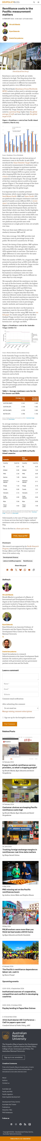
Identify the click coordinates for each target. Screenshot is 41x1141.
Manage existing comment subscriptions (17, 711)
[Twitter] (3, 637)
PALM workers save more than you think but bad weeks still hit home (18, 930)
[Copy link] (34, 570)
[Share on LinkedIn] (7, 570)
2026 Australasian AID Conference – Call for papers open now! (19, 1021)
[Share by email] (29, 570)
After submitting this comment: (13, 704)
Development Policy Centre (11, 1102)
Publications (6, 1107)
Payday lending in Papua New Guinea (18, 1008)
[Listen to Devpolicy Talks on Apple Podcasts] (30, 1124)
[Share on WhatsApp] (25, 570)
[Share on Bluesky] (20, 570)
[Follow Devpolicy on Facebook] (20, 1124)
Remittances (27, 561)
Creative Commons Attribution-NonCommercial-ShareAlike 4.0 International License (18, 1069)
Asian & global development (11, 1097)
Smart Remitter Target (21, 163)
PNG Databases (7, 1112)
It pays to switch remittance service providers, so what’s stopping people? (19, 766)
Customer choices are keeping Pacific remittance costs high (19, 808)
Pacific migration (7, 1094)
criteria (5, 177)
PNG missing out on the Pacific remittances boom (16, 890)
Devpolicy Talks (7, 1110)
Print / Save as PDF (20, 536)
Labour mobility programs (12, 561)
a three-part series (22, 529)
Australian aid (6, 1089)
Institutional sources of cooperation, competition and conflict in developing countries (20, 994)
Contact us (5, 1083)
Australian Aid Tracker (9, 1104)
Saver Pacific (29, 196)
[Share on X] (16, 570)
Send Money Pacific (9, 196)
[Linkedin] (6, 637)
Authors (4, 1080)
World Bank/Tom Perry (20, 71)
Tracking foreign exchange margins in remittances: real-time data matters (19, 850)
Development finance (10, 557)
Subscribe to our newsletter (20, 1139)
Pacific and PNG (7, 1091)
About (4, 1078)
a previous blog (14, 112)
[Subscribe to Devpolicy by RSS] (25, 1124)
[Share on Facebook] (12, 570)
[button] (33, 2)
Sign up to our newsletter (13, 1057)
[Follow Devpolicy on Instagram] (16, 1124)
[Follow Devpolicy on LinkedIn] (11, 1124)
